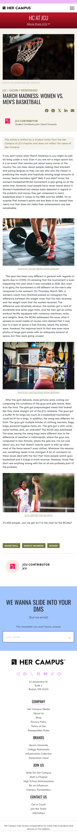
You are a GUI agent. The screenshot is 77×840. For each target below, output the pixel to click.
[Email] (72, 111)
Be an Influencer (38, 785)
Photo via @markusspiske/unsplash (21, 82)
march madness (34, 545)
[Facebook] (47, 111)
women (53, 545)
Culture (13, 90)
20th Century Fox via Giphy (39, 515)
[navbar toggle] (72, 8)
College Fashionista (38, 749)
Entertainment (29, 90)
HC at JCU (38, 18)
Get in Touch (38, 804)
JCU (4, 90)
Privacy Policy (38, 721)
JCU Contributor (26, 121)
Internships (38, 813)
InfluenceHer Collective (38, 753)
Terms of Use (38, 726)
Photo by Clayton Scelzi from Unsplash (39, 392)
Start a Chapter (38, 777)
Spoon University (38, 745)
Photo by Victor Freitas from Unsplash (38, 268)
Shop (39, 717)
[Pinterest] (53, 111)
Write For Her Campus (38, 772)
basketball (11, 545)
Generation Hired (39, 758)
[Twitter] (59, 111)
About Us (38, 713)
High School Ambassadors (38, 781)
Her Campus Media (38, 709)
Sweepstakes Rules (38, 730)
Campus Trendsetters (38, 789)
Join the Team (38, 808)
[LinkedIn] (66, 111)
